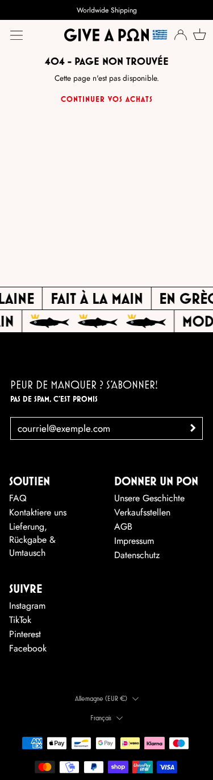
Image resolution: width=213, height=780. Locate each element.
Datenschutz (137, 555)
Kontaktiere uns (37, 512)
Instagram (27, 605)
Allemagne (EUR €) (101, 698)
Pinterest (25, 634)
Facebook (28, 648)
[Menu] (16, 35)
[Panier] (198, 34)
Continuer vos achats (107, 99)
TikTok (20, 619)
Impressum (134, 540)
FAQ (18, 498)
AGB (123, 526)
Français (100, 717)
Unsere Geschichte (149, 498)
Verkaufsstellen (142, 512)
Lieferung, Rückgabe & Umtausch (32, 539)
